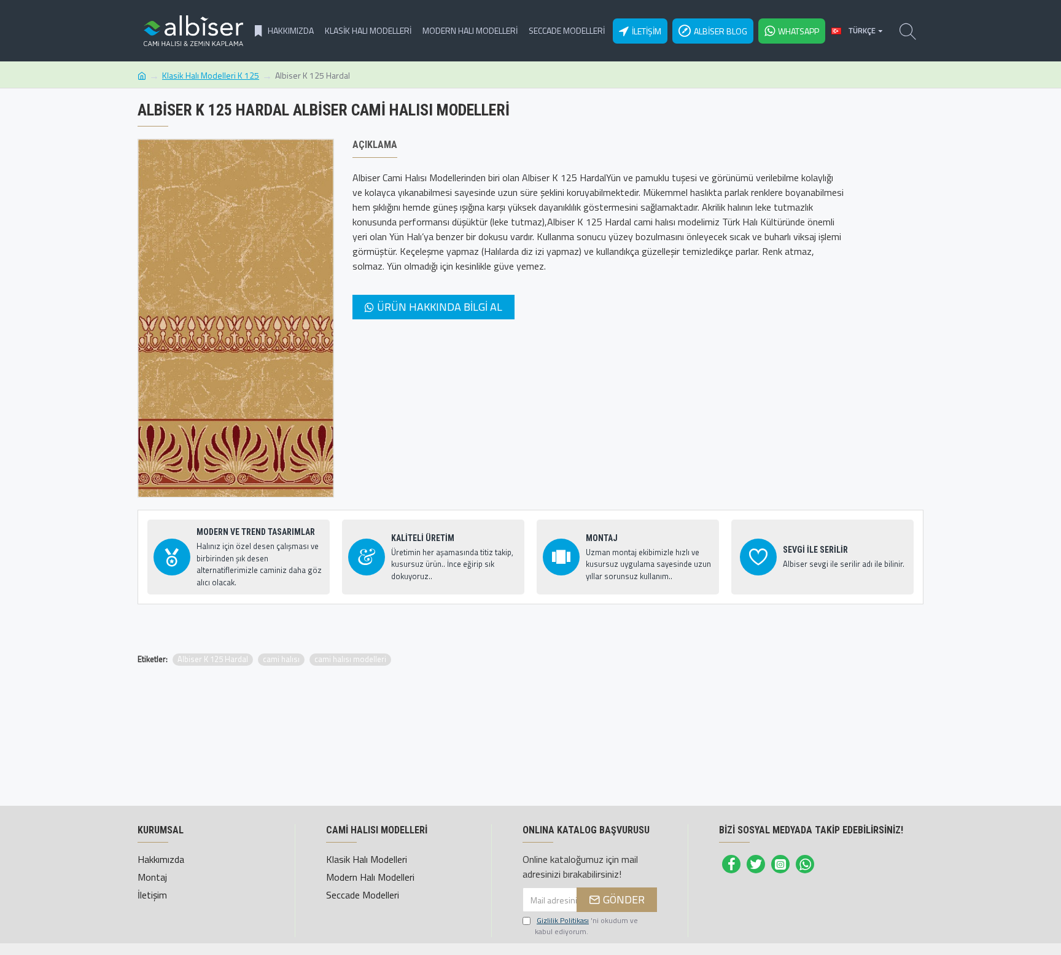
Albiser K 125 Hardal (212, 659)
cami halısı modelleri (350, 659)
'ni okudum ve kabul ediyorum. (586, 926)
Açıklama (374, 144)
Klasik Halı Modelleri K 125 (210, 75)
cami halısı (281, 659)
